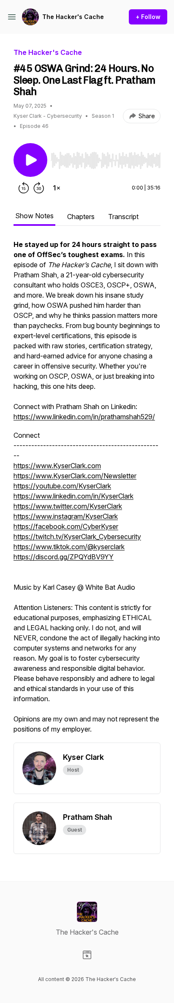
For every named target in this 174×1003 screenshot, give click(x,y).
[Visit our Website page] (87, 955)
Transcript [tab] (123, 216)
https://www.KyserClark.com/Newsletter (75, 476)
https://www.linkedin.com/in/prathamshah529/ (84, 416)
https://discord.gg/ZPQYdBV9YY (64, 557)
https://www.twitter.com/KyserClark (68, 506)
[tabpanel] (87, 491)
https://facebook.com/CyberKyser (66, 526)
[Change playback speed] (56, 188)
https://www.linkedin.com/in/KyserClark (73, 496)
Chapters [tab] (81, 216)
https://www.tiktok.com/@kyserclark (69, 546)
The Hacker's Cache (73, 16)
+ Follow (148, 16)
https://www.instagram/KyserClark (66, 516)
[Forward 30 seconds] (39, 188)
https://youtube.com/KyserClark (62, 486)
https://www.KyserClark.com (57, 465)
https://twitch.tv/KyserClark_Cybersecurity (77, 536)
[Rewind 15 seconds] (24, 188)
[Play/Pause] (30, 160)
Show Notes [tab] (34, 215)
